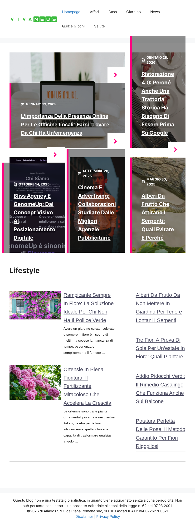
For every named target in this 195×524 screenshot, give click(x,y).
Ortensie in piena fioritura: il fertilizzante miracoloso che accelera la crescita (87, 386)
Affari (94, 12)
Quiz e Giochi (73, 26)
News (155, 12)
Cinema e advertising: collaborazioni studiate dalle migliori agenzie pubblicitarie (97, 212)
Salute (99, 26)
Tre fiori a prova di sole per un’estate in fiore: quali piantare (160, 348)
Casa (112, 12)
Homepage (71, 12)
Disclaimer (84, 516)
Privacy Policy (108, 516)
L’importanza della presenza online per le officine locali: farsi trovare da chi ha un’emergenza (65, 124)
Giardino (133, 12)
